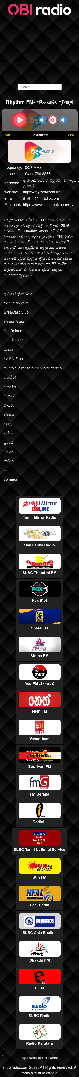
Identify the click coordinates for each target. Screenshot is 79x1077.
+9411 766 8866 (37, 173)
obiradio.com (17, 1067)
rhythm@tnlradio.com (41, 198)
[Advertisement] (39, 49)
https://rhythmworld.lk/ (41, 191)
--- (6, 470)
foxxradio (50, 1072)
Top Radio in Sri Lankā (39, 1058)
